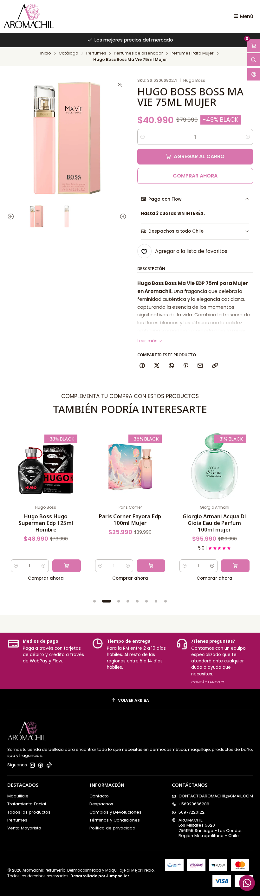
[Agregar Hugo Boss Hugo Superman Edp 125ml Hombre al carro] (66, 565)
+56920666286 (194, 804)
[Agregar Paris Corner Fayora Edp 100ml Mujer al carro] (151, 565)
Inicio (45, 53)
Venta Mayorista (24, 828)
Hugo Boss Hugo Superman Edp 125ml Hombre (45, 522)
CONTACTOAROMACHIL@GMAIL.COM (216, 796)
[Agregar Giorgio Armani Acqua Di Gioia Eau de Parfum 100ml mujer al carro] (235, 565)
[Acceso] (253, 74)
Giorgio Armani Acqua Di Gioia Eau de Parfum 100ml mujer (214, 522)
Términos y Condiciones (114, 820)
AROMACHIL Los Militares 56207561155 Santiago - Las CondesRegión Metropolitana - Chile (211, 828)
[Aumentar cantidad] (248, 137)
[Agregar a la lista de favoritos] (17, 457)
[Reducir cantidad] (142, 137)
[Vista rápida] (17, 471)
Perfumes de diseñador (138, 53)
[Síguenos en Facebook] (40, 765)
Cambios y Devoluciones (115, 812)
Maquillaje (18, 796)
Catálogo (68, 53)
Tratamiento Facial (26, 804)
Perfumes (96, 53)
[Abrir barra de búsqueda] (253, 59)
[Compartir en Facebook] (142, 365)
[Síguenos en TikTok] (49, 765)
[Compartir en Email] (200, 365)
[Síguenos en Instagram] (32, 765)
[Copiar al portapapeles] (215, 365)
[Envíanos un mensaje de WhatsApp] (247, 883)
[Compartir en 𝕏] (157, 365)
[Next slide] (122, 216)
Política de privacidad (112, 828)
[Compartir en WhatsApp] (171, 365)
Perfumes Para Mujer (192, 53)
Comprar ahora (195, 175)
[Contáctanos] (214, 661)
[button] (94, 601)
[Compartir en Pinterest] (186, 365)
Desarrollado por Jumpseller (99, 876)
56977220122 (192, 812)
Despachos (101, 804)
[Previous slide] (12, 216)
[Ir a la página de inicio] (28, 16)
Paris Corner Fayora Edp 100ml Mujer (130, 519)
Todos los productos (28, 812)
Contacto (99, 796)
